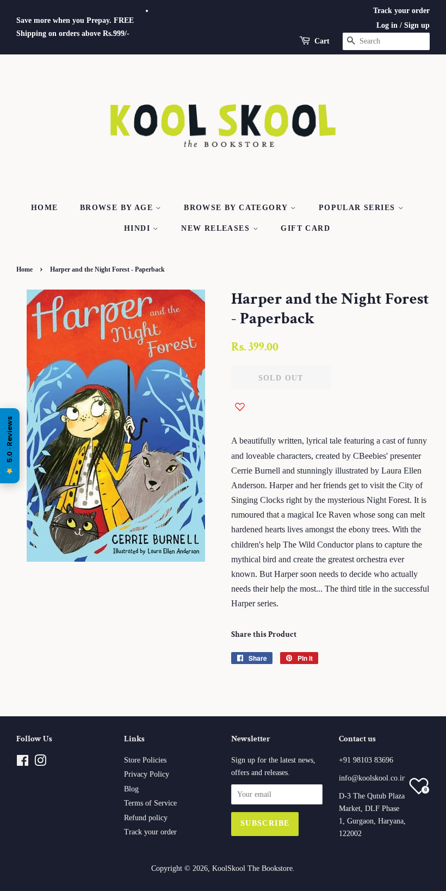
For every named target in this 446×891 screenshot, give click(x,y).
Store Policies (145, 760)
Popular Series (358, 208)
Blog (131, 789)
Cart (322, 41)
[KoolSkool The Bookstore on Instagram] (40, 763)
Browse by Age (118, 208)
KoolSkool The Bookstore (252, 868)
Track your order (401, 11)
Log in (387, 25)
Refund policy (146, 818)
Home (44, 208)
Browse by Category (237, 208)
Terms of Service (150, 803)
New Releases (216, 228)
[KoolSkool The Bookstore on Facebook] (22, 763)
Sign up (417, 25)
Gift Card (305, 228)
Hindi (138, 228)
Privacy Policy (146, 774)
